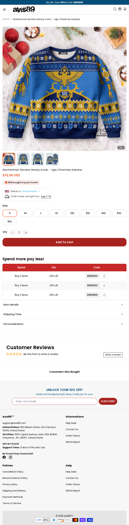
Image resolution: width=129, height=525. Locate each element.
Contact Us (72, 429)
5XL (119, 213)
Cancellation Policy (13, 471)
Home (6, 19)
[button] (12, 232)
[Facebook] (4, 457)
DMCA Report (73, 442)
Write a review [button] (113, 354)
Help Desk (71, 423)
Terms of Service (12, 503)
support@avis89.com (14, 423)
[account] (119, 9)
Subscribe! (108, 401)
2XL (72, 213)
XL (56, 213)
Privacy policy (10, 484)
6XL (10, 221)
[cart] (124, 9)
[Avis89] (23, 9)
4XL (103, 213)
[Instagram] (10, 457)
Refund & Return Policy (15, 478)
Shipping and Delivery (14, 490)
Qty (5, 232)
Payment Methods (13, 497)
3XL (88, 213)
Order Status (73, 435)
